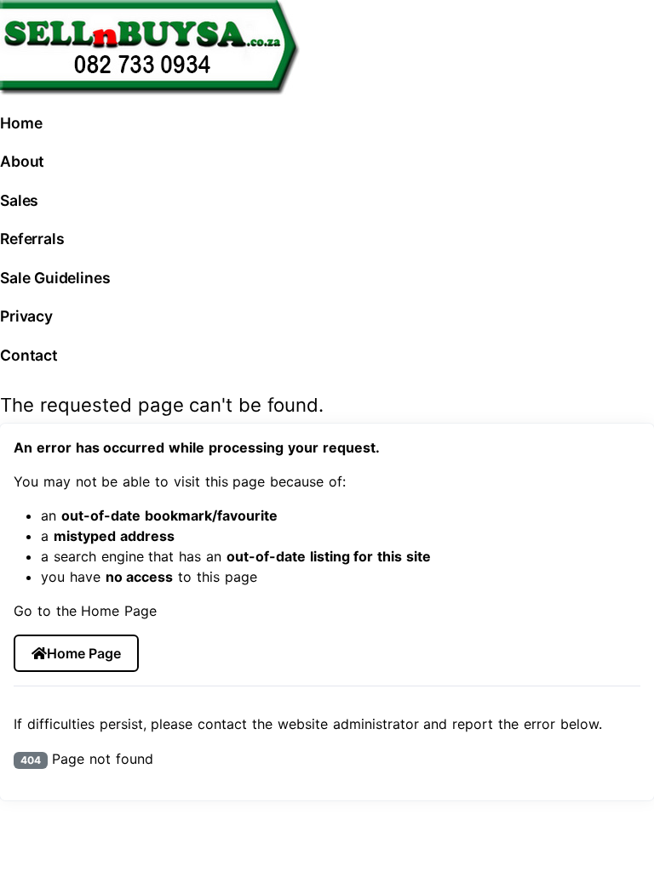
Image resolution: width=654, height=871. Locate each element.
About (22, 161)
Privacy (26, 316)
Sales (19, 200)
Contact (29, 355)
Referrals (32, 239)
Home (21, 123)
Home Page (83, 653)
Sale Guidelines (55, 278)
